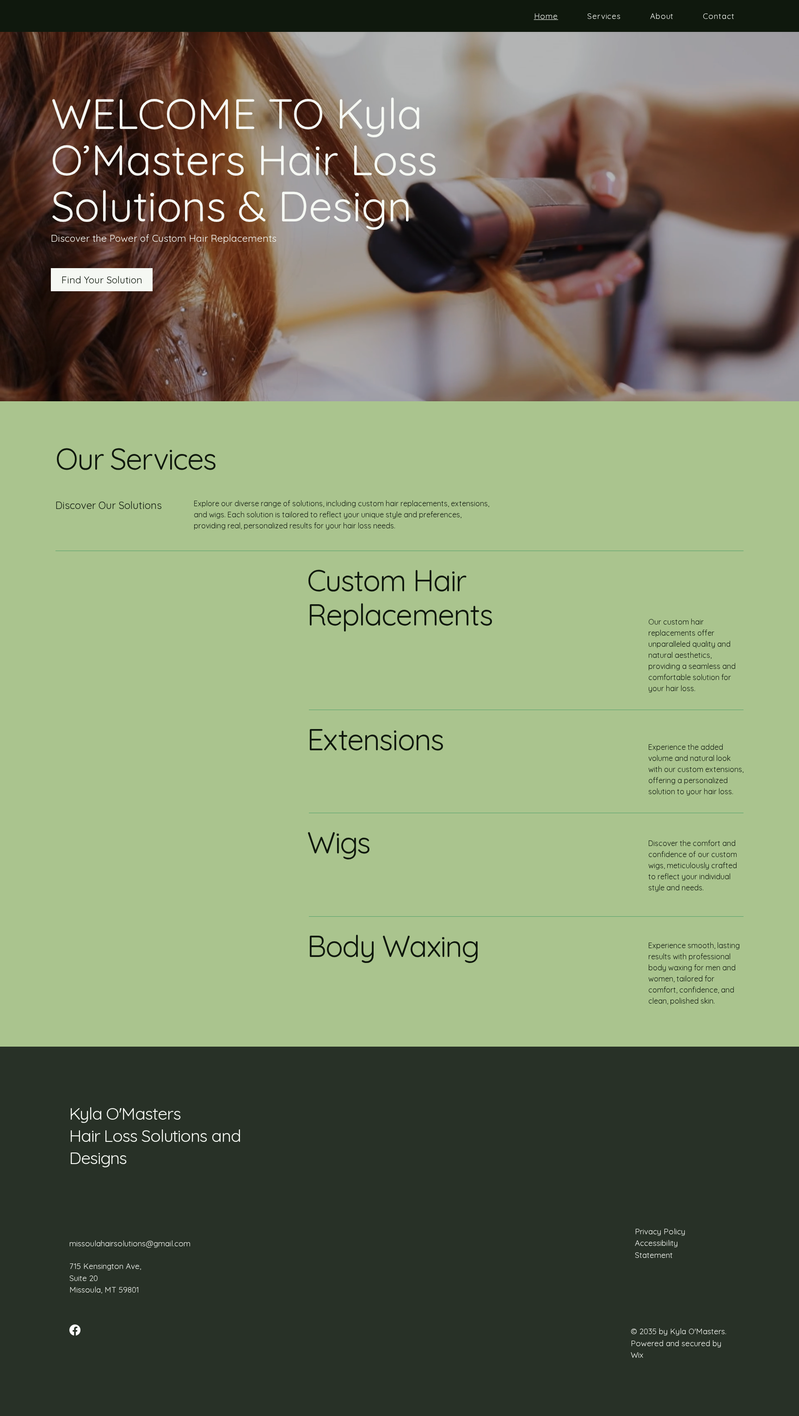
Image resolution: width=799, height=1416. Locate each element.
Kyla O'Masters (126, 1113)
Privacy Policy (660, 1231)
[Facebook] (74, 1330)
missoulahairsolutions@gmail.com (130, 1243)
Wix (638, 1355)
